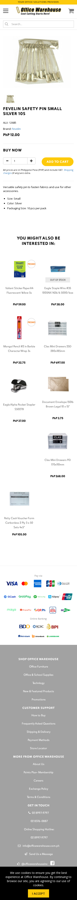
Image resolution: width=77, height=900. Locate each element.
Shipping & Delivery (39, 732)
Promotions (39, 699)
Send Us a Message (40, 854)
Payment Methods (38, 740)
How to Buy (38, 715)
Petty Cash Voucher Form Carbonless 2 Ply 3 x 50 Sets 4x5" (19, 523)
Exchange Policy (38, 789)
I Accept (38, 893)
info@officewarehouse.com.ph (40, 846)
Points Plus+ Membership (38, 772)
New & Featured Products (38, 691)
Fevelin (16, 129)
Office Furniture (38, 666)
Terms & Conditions (38, 797)
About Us (38, 764)
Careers (38, 780)
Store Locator (38, 748)
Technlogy (38, 683)
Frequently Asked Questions (38, 723)
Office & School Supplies (38, 675)
